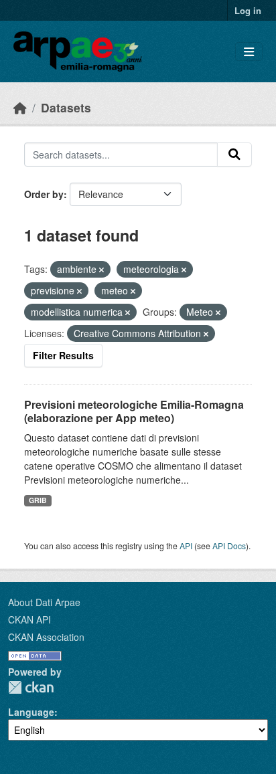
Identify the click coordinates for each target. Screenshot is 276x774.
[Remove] (101, 269)
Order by (44, 194)
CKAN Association (46, 637)
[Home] (20, 107)
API (186, 545)
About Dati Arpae (44, 602)
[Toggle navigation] (249, 52)
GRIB (38, 500)
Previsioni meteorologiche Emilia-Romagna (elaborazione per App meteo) (134, 411)
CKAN (31, 687)
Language (31, 711)
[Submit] (234, 154)
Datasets (66, 107)
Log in (247, 10)
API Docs (229, 545)
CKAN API (29, 619)
